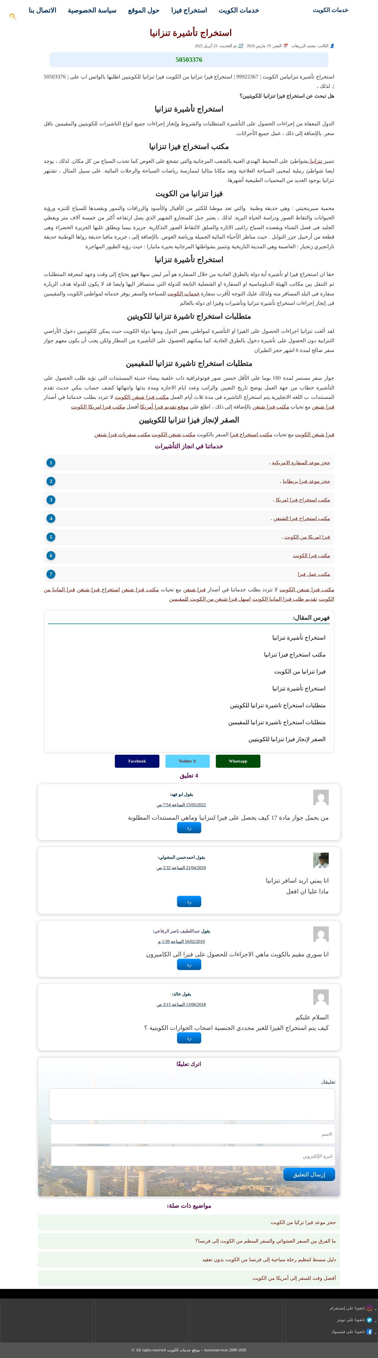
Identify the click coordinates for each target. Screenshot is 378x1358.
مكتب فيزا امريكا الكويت (98, 407)
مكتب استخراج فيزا (251, 434)
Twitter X (187, 761)
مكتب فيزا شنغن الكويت (142, 397)
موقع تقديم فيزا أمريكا (164, 407)
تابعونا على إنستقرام (347, 1308)
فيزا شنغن (323, 407)
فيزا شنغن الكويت (314, 434)
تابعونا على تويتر (351, 1320)
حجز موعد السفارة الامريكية (301, 462)
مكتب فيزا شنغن (271, 407)
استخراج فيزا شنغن (98, 589)
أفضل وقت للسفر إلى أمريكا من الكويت (294, 1278)
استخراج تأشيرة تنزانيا (298, 637)
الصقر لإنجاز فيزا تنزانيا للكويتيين (286, 739)
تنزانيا (316, 161)
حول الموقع (144, 10)
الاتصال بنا (42, 10)
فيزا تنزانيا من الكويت (299, 671)
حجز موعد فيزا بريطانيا (306, 481)
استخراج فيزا (189, 10)
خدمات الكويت (330, 10)
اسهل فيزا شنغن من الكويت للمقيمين (210, 599)
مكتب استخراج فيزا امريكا (303, 500)
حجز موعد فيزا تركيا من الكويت (303, 1222)
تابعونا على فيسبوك (348, 1331)
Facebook (137, 761)
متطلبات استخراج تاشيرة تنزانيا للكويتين (277, 705)
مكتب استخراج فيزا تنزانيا (294, 654)
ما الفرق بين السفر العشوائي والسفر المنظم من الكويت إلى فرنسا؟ (265, 1241)
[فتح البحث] (13, 18)
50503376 (189, 59)
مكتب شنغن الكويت (173, 434)
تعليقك (328, 1082)
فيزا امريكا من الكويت (307, 537)
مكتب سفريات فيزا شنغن (122, 434)
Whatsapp (238, 761)
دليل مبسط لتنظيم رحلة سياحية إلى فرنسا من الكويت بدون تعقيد (269, 1259)
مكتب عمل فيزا (314, 574)
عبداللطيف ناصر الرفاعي (177, 931)
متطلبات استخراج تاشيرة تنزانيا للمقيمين (276, 722)
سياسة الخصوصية (92, 10)
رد (189, 827)
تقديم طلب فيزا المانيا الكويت (284, 599)
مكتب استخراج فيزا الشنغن (301, 518)
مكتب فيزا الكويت (311, 555)
